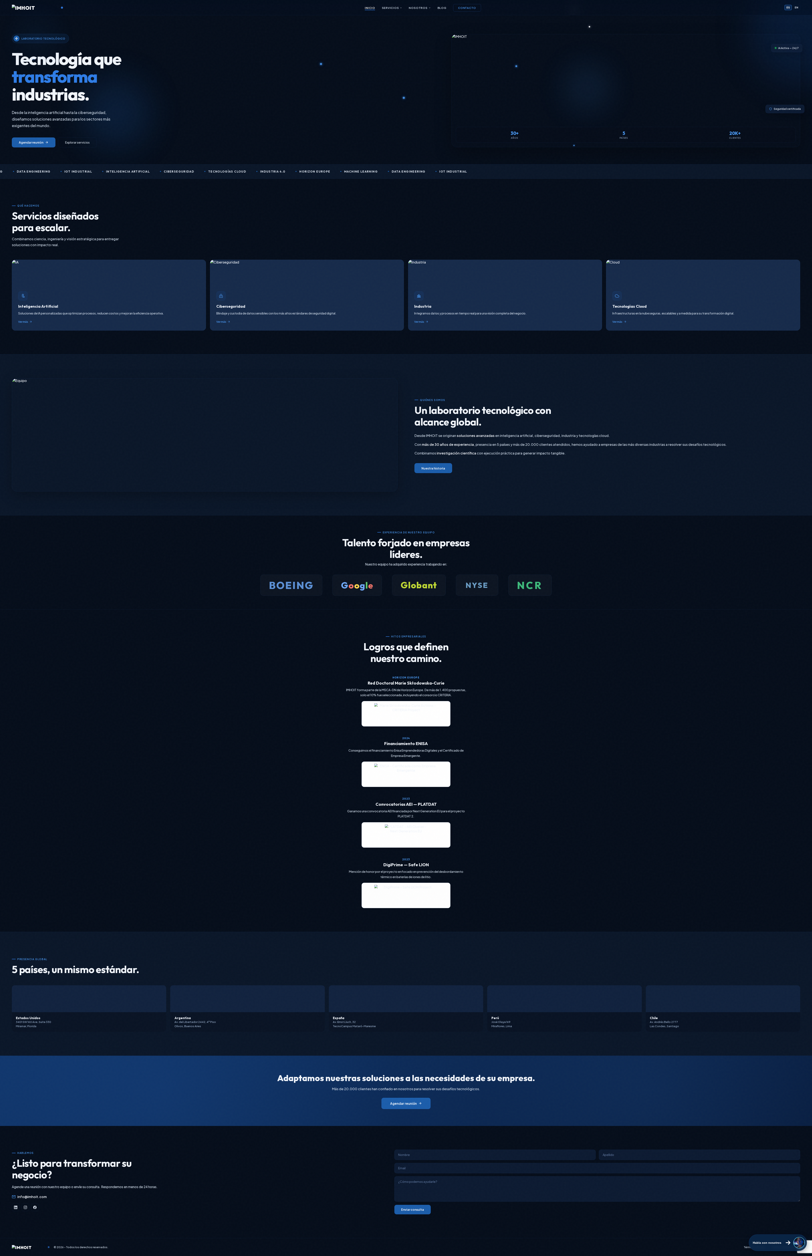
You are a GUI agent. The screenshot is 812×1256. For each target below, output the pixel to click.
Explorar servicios (77, 142)
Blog (442, 8)
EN (796, 7)
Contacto (467, 8)
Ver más (23, 321)
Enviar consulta (412, 1209)
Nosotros (418, 8)
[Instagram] (25, 1207)
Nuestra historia (433, 468)
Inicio (370, 8)
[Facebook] (35, 1207)
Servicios (390, 8)
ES (788, 7)
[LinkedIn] (15, 1207)
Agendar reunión (31, 142)
